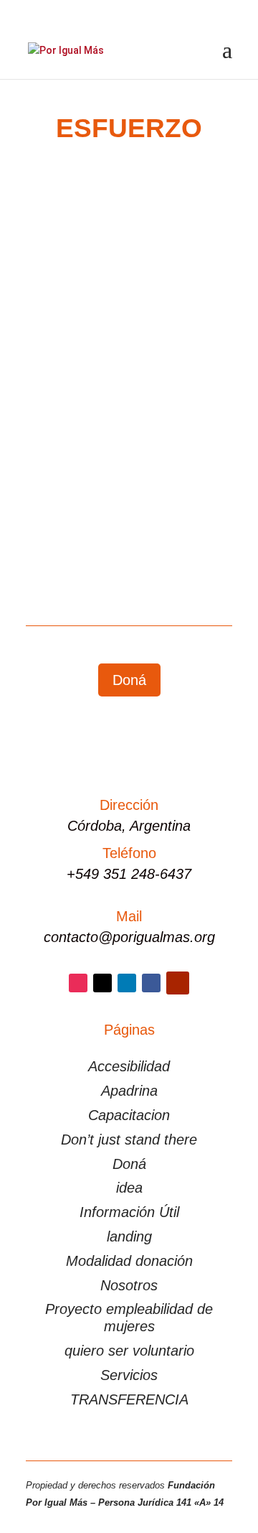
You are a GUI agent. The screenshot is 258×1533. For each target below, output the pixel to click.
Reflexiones (66, 390)
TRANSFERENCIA (129, 1399)
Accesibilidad (129, 1066)
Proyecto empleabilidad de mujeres (129, 1317)
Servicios (129, 1375)
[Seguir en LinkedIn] (127, 983)
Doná (129, 680)
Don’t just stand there (129, 1139)
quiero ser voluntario (129, 1351)
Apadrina (129, 1091)
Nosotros (129, 1285)
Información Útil (129, 1212)
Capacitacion (129, 1115)
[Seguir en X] (102, 983)
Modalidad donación (129, 1261)
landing (129, 1236)
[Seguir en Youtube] (177, 982)
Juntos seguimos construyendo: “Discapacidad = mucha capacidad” (115, 342)
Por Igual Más (89, 373)
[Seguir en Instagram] (78, 983)
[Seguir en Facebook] (151, 983)
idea (129, 1188)
